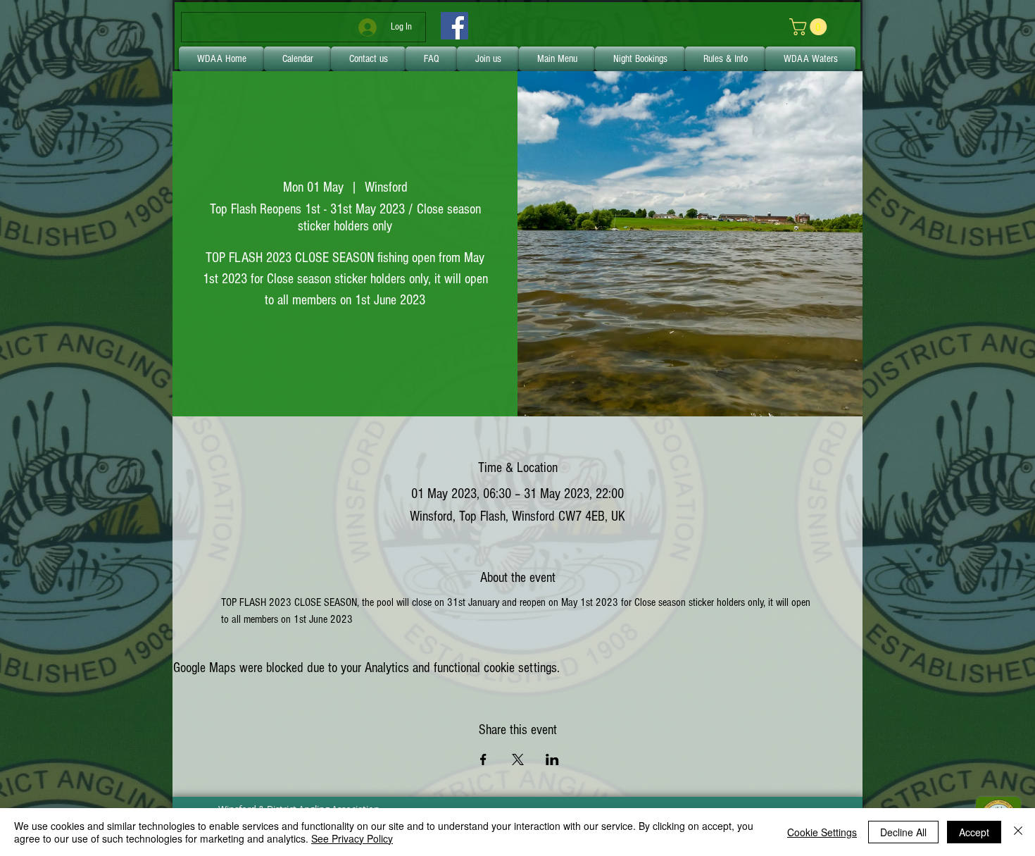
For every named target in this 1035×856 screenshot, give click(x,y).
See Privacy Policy (352, 838)
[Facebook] (454, 25)
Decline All (903, 832)
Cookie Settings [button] (822, 832)
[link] (810, 26)
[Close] (1018, 832)
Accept (974, 832)
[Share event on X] (518, 759)
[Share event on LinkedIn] (552, 759)
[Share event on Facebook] (483, 759)
